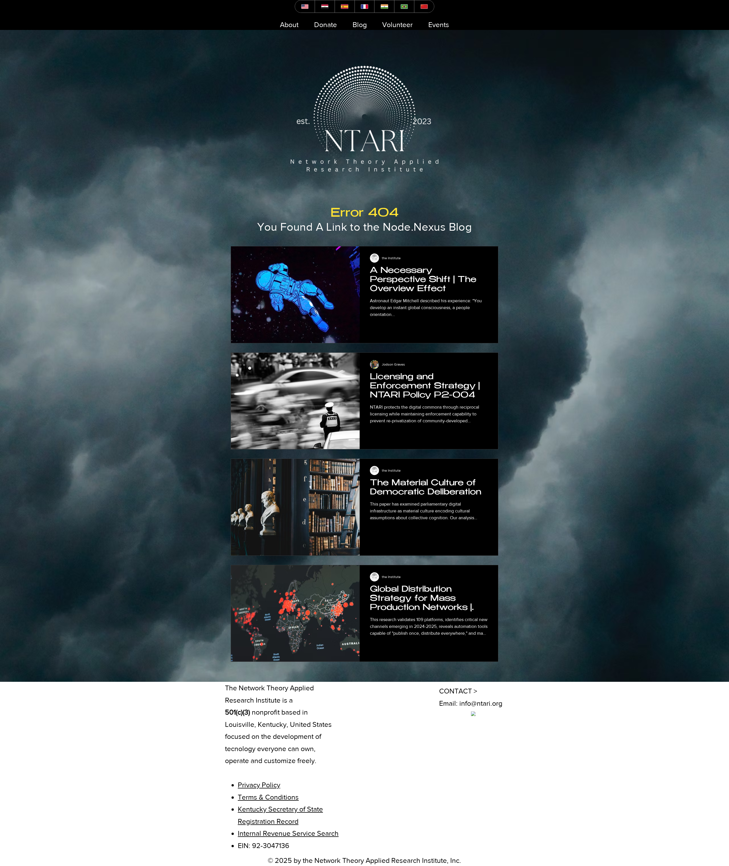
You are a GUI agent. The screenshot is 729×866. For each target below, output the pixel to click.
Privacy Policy (259, 785)
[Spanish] (345, 6)
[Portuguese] (404, 6)
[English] (305, 6)
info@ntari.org (480, 703)
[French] (364, 6)
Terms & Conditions (268, 797)
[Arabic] (325, 6)
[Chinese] (424, 6)
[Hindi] (384, 6)
